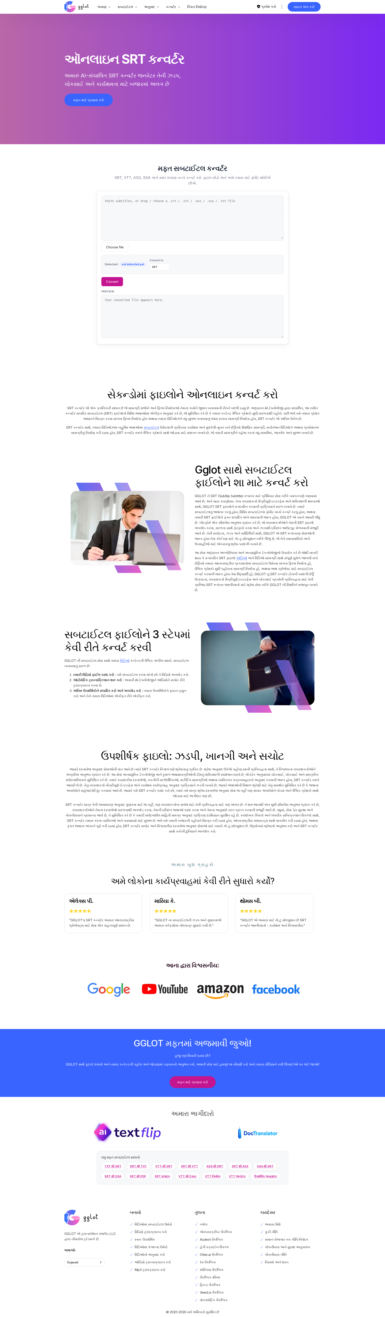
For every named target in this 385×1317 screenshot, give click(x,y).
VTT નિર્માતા (212, 1176)
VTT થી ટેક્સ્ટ (187, 1176)
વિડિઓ (124, 660)
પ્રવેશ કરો (268, 6)
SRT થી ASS (240, 1166)
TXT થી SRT (112, 1166)
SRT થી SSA (112, 1176)
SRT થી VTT (189, 1166)
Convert (112, 282)
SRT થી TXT (138, 1166)
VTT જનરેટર (237, 1176)
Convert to (156, 260)
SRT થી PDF (138, 1176)
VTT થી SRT (163, 1166)
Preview (107, 291)
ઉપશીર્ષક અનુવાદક (265, 1176)
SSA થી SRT (265, 1166)
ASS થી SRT (215, 1166)
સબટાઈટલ (151, 427)
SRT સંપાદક (162, 1176)
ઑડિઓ (241, 558)
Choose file (115, 247)
